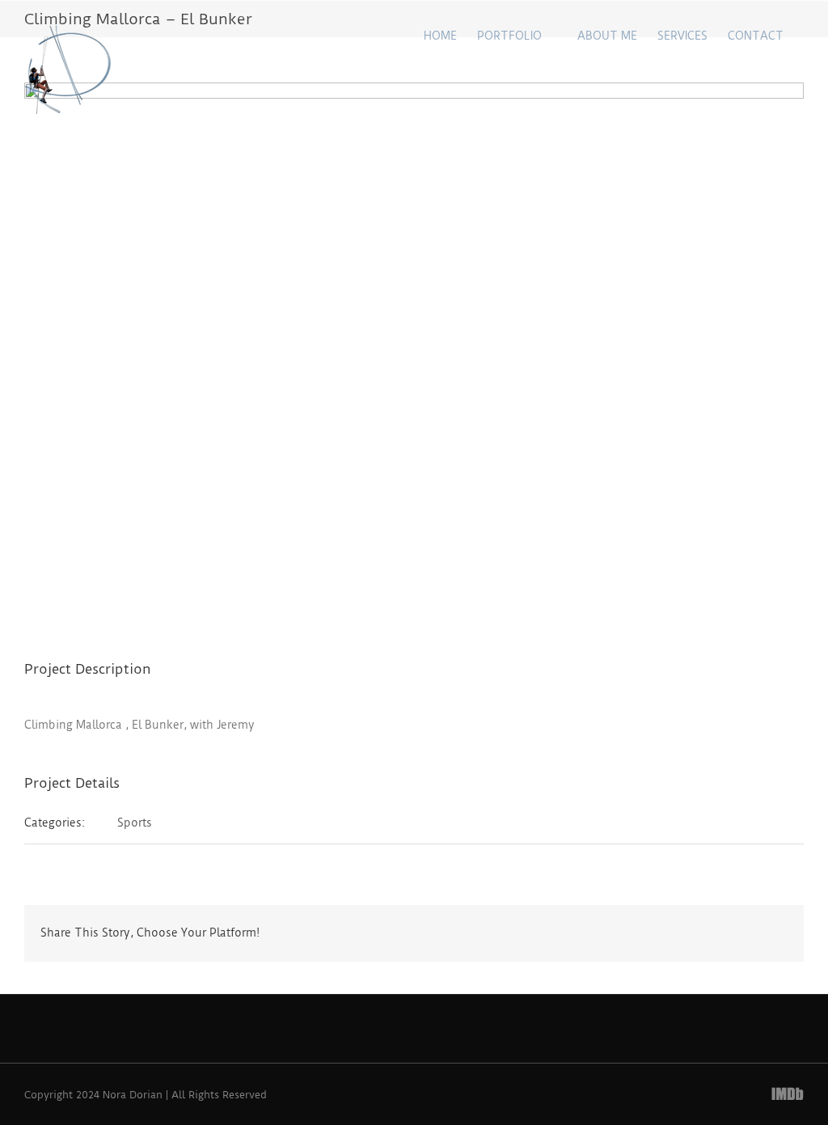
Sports (134, 822)
